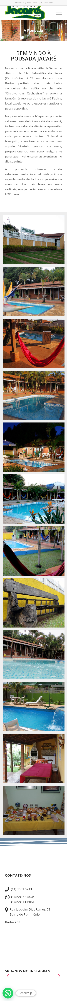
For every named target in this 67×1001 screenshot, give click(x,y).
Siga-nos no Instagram (35, 980)
